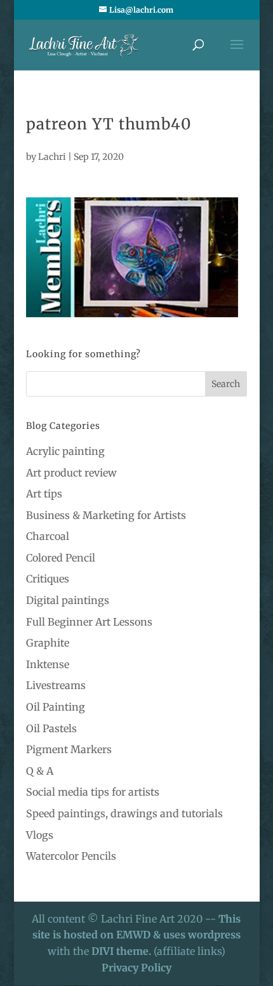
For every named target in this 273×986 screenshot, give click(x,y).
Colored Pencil (60, 557)
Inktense (47, 664)
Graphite (47, 642)
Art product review (71, 472)
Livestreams (56, 685)
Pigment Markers (69, 749)
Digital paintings (67, 600)
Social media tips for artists (92, 792)
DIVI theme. (122, 951)
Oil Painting (55, 706)
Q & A (39, 771)
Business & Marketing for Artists (106, 515)
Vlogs (39, 835)
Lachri (52, 156)
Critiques (47, 578)
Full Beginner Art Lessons (89, 621)
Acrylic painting (65, 451)
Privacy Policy (136, 967)
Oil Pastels (51, 728)
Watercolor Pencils (71, 856)
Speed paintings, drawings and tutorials (124, 813)
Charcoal (47, 536)
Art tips (44, 493)
